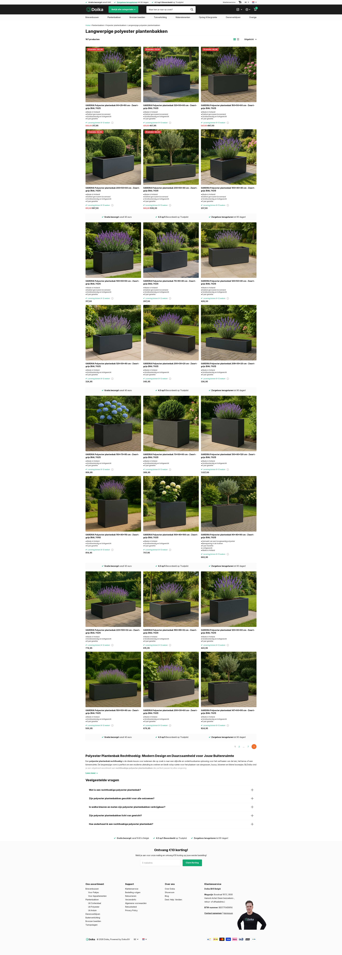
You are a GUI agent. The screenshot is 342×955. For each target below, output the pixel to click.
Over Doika (170, 889)
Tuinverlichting (160, 17)
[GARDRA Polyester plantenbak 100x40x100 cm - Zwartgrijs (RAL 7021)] (171, 504)
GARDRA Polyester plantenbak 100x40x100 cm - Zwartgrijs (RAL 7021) (170, 536)
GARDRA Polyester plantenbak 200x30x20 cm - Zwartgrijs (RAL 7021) (170, 364)
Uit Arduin (92, 910)
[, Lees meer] (239, 10)
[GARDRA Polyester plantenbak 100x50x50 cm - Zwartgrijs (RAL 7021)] (113, 250)
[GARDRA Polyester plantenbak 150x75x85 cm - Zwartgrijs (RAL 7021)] (113, 423)
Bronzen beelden (137, 17)
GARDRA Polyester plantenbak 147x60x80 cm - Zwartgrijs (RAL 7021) (228, 711)
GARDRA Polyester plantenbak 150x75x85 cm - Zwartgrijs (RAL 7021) (112, 455)
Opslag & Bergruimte (208, 17)
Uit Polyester (93, 907)
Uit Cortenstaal (94, 903)
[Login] (247, 10)
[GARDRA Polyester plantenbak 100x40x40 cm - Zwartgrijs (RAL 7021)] (228, 157)
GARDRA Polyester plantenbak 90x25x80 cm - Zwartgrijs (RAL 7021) (112, 106)
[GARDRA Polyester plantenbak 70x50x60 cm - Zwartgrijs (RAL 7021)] (171, 423)
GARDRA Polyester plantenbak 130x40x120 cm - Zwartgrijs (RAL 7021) (228, 455)
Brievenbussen (92, 17)
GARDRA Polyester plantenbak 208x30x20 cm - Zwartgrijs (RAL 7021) (228, 364)
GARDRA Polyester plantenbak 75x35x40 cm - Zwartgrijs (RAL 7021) (169, 282)
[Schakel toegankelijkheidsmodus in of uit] (240, 2)
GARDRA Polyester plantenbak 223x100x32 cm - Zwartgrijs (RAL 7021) (113, 631)
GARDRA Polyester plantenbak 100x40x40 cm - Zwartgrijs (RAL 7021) (228, 189)
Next (254, 746)
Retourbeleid (131, 907)
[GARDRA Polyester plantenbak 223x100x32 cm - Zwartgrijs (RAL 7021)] (113, 599)
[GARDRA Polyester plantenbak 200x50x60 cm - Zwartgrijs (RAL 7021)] (113, 157)
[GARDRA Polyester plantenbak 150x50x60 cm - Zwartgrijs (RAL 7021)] (228, 74)
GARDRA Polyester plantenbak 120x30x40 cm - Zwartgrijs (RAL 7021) (112, 364)
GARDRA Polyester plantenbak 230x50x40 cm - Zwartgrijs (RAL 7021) (170, 189)
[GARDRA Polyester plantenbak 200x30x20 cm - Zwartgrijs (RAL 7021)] (171, 332)
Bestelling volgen (132, 892)
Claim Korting (192, 863)
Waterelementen (183, 17)
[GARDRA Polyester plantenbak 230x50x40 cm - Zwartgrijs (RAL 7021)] (171, 157)
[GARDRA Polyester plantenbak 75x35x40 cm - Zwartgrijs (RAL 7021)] (171, 250)
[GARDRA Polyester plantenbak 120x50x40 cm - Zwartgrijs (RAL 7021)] (228, 250)
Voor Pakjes (93, 892)
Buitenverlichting (93, 917)
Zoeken (192, 9)
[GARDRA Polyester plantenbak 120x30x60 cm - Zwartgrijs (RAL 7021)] (228, 599)
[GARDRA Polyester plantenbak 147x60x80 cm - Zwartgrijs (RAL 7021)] (228, 679)
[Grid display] (235, 39)
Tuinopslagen (92, 925)
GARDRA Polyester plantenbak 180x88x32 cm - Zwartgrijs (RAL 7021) (170, 631)
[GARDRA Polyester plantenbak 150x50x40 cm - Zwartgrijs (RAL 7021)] (113, 679)
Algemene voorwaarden (136, 903)
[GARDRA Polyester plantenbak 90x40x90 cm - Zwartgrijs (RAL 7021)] (228, 504)
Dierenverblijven (233, 17)
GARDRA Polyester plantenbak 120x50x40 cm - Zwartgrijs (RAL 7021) (228, 282)
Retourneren (130, 896)
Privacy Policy (131, 910)
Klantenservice (229, 2)
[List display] (238, 39)
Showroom (169, 892)
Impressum (228, 913)
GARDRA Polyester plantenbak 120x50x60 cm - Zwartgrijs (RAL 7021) (170, 106)
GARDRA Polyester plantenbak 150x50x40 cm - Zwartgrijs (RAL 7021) (112, 711)
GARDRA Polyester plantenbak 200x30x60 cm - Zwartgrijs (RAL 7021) (170, 711)
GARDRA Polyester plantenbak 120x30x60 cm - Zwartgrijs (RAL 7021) (228, 631)
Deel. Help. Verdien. (173, 899)
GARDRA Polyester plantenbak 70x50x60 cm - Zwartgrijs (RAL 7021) (169, 455)
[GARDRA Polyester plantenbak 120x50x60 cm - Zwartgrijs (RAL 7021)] (171, 74)
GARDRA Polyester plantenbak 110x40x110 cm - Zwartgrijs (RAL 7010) (112, 536)
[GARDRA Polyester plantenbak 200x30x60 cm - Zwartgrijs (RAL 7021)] (171, 679)
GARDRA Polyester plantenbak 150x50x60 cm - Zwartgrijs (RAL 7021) (228, 106)
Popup (112, 123)
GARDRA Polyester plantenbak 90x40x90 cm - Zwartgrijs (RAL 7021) (227, 536)
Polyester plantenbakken (116, 25)
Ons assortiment (95, 884)
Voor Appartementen (97, 896)
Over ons (170, 884)
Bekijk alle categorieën (123, 9)
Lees (91, 773)
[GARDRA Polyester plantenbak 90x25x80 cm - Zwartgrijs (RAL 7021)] (113, 74)
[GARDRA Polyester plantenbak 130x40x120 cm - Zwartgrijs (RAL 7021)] (228, 423)
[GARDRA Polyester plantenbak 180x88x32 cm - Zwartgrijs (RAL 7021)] (171, 599)
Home (88, 25)
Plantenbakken (114, 17)
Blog (167, 896)
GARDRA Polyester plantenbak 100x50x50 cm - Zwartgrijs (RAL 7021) (112, 282)
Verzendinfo (130, 899)
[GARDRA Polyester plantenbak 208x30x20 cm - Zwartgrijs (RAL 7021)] (228, 332)
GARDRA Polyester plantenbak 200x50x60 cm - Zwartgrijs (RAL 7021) (113, 189)
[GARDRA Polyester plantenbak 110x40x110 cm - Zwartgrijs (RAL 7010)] (113, 504)
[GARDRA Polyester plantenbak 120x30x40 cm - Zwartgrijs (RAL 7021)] (113, 332)
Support (129, 884)
